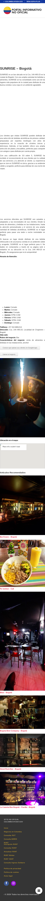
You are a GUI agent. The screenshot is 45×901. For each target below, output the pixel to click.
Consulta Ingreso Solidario (14, 863)
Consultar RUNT (10, 848)
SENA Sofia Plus (33, 1)
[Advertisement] (22, 41)
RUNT (6, 843)
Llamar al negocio (9, 354)
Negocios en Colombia (13, 832)
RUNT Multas (9, 855)
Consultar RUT (10, 835)
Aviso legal (8, 876)
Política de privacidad (12, 868)
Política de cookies (11, 872)
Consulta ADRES (10, 839)
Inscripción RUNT (11, 844)
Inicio (6, 828)
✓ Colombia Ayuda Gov (13, 1)
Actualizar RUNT (10, 851)
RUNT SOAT (9, 859)
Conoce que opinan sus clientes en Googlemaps (20, 348)
